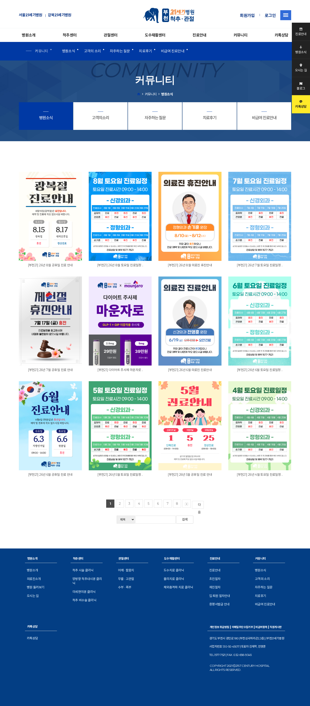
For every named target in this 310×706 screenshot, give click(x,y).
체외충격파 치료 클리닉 (178, 587)
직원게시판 (275, 627)
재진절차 (214, 587)
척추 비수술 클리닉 (84, 600)
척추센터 (69, 35)
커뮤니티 (240, 35)
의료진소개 (34, 579)
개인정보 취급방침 (219, 627)
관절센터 (111, 35)
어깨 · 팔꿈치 (126, 570)
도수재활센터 (155, 35)
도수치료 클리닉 (174, 570)
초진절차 (214, 579)
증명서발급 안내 (219, 604)
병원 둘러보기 (35, 587)
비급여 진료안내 (172, 51)
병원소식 (68, 51)
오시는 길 (33, 596)
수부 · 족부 (124, 587)
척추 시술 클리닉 (82, 570)
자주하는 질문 (120, 51)
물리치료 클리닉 (174, 579)
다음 (199, 506)
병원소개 (29, 35)
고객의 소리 (92, 51)
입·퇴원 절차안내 (219, 596)
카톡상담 (281, 35)
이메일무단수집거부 (242, 627)
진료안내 (199, 35)
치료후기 (145, 51)
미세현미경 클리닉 (84, 592)
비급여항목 (261, 627)
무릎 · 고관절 (126, 579)
